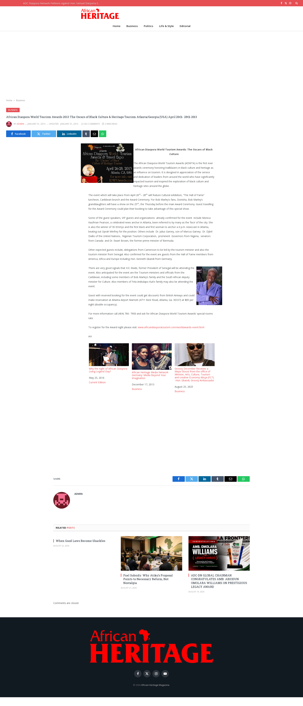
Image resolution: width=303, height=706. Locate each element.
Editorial (185, 26)
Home (116, 26)
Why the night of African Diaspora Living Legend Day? (108, 370)
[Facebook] (25, 154)
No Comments (92, 123)
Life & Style (166, 26)
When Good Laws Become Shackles (80, 541)
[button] (296, 3)
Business (132, 26)
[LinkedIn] (25, 172)
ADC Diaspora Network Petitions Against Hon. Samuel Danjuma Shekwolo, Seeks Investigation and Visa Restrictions (62, 3)
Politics (148, 26)
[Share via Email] (94, 133)
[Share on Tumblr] (86, 133)
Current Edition (97, 382)
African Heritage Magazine (155, 685)
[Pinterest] (25, 181)
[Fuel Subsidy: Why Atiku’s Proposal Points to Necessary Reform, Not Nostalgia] (151, 553)
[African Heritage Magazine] (99, 13)
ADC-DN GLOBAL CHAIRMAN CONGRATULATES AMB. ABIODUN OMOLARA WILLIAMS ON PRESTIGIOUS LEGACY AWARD (219, 581)
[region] (151, 65)
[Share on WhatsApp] (102, 133)
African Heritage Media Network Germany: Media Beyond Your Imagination (150, 375)
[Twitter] (25, 163)
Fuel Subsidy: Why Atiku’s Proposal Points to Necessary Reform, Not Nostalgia (148, 579)
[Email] (25, 190)
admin (20, 123)
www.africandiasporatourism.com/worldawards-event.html (171, 327)
